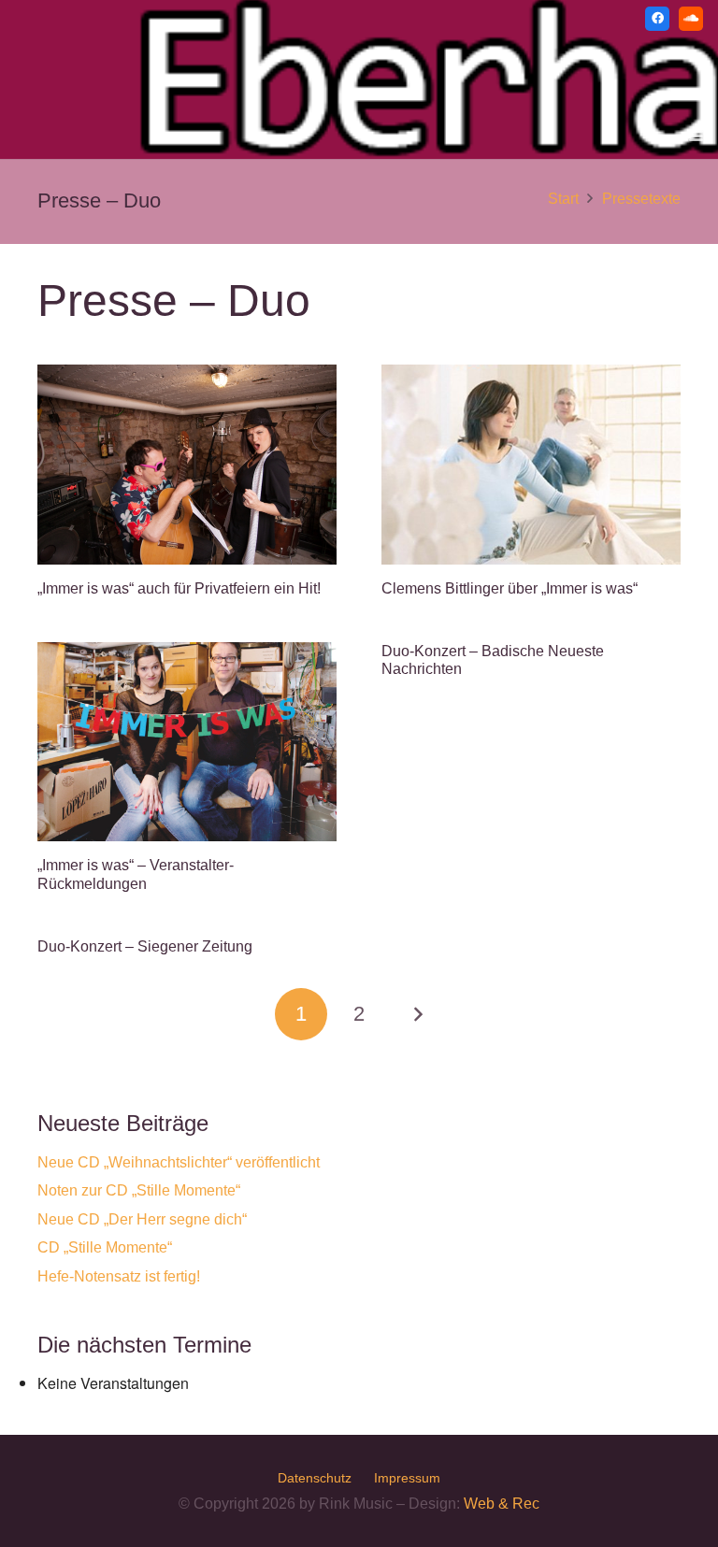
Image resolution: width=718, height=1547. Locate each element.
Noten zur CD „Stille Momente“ (138, 1190)
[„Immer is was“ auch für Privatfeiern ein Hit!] (187, 464)
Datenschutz (315, 1477)
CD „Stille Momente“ (104, 1247)
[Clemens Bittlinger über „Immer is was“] (531, 464)
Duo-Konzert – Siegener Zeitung (144, 946)
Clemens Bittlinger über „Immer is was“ (509, 588)
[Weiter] (417, 1014)
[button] (696, 136)
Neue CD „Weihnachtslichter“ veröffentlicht (178, 1162)
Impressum (407, 1477)
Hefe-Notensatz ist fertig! (118, 1276)
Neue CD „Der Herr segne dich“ (142, 1219)
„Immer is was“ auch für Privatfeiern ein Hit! (179, 588)
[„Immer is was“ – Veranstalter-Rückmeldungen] (187, 741)
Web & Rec (501, 1503)
